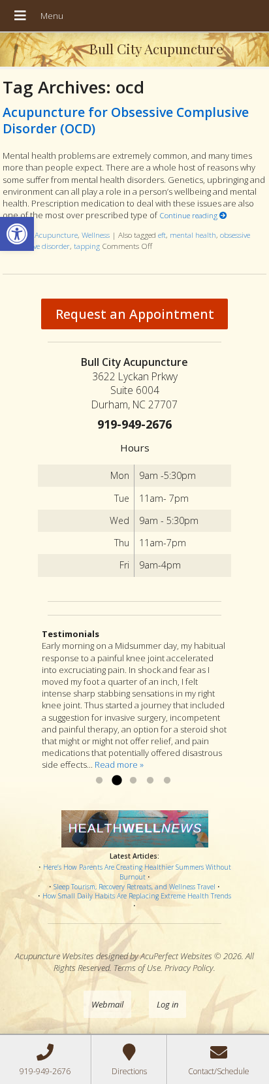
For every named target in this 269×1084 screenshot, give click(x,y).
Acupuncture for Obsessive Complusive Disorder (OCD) (126, 120)
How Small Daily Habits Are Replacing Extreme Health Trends (136, 895)
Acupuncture (56, 234)
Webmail (107, 1004)
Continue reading (189, 215)
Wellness (96, 234)
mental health (193, 234)
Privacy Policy (189, 968)
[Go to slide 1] (99, 780)
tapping (87, 245)
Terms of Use (137, 968)
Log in (167, 1004)
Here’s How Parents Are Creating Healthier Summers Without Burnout (137, 871)
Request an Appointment (134, 314)
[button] (17, 234)
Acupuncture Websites (54, 956)
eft (162, 234)
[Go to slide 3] (133, 780)
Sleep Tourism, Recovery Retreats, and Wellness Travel (134, 886)
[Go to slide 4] (150, 780)
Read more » (119, 764)
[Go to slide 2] (116, 780)
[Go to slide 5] (167, 780)
